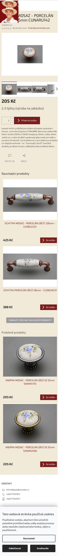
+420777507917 (13, 494)
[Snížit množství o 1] (12, 122)
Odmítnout (15, 548)
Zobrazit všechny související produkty (30, 320)
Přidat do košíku (29, 120)
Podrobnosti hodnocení (39, 28)
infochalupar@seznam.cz (17, 489)
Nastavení (29, 538)
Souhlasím (43, 548)
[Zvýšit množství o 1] (12, 119)
